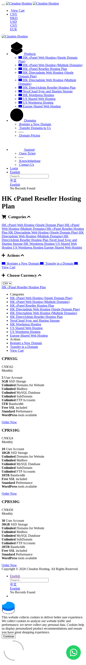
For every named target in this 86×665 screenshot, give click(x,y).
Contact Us (26, 164)
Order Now (9, 422)
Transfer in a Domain (59, 263)
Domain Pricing (29, 135)
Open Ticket (26, 153)
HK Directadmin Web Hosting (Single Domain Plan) (43, 232)
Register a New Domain (34, 124)
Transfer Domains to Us (34, 128)
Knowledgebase (29, 161)
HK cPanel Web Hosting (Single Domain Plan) (33, 225)
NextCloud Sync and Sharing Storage (47, 91)
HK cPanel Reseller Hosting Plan (44, 69)
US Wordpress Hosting (37, 102)
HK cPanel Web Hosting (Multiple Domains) (52, 65)
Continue (8, 636)
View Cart (17, 350)
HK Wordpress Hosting (38, 95)
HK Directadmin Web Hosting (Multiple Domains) (43, 234)
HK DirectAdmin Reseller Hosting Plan (49, 87)
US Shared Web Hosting (39, 99)
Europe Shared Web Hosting (41, 106)
